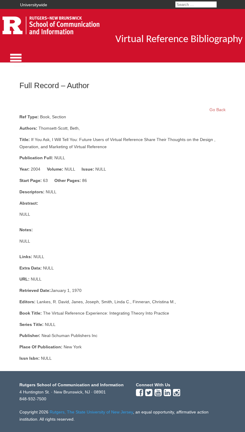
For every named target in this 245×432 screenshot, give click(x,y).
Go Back (217, 109)
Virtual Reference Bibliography (179, 39)
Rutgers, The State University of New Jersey (91, 412)
